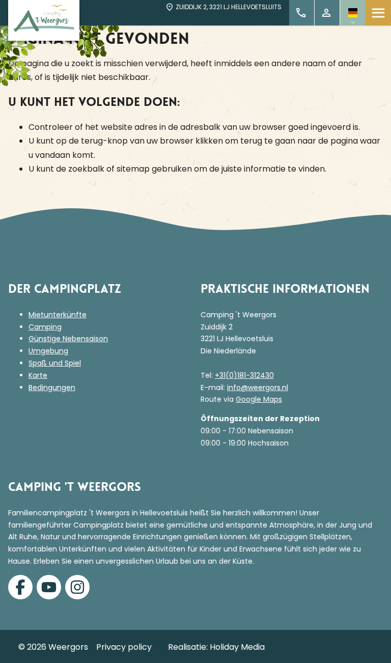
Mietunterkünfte (58, 315)
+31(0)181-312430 (244, 375)
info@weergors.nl (257, 387)
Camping (45, 327)
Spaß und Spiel (55, 363)
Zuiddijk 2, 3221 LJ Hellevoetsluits (229, 7)
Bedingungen (52, 387)
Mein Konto (327, 12)
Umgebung (48, 351)
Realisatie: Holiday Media (216, 647)
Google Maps (259, 399)
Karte (38, 375)
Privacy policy (124, 647)
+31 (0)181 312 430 (302, 12)
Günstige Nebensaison (68, 339)
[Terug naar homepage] (43, 20)
